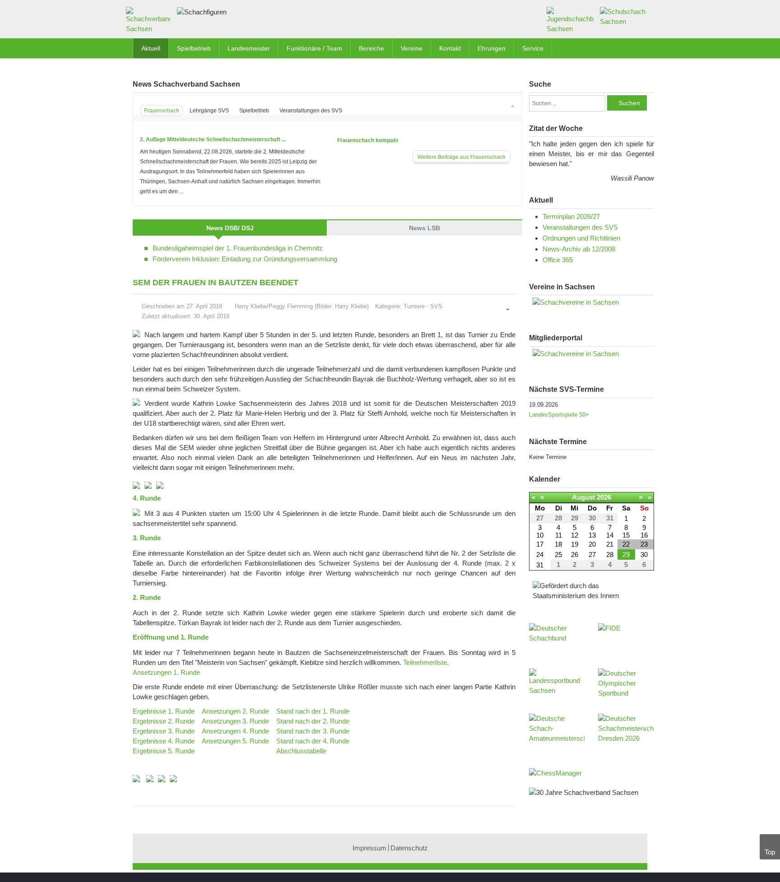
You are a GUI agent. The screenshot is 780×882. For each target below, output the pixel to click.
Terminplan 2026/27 (571, 216)
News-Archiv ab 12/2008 (579, 249)
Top (770, 852)
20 (592, 544)
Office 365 (558, 260)
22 (626, 544)
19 (574, 544)
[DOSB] (626, 686)
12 (574, 535)
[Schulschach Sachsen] (623, 16)
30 (644, 554)
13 (592, 535)
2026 (604, 497)
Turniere (414, 306)
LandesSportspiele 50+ (559, 414)
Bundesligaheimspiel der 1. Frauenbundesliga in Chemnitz (238, 248)
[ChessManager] (555, 772)
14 (609, 535)
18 (558, 544)
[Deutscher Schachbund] (557, 641)
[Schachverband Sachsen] (150, 22)
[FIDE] (626, 636)
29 (626, 554)
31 (539, 565)
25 (558, 554)
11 (558, 535)
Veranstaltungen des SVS (580, 227)
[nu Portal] (592, 354)
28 (609, 554)
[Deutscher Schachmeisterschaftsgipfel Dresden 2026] (626, 732)
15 (626, 535)
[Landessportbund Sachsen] (557, 686)
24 (539, 554)
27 (592, 554)
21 (609, 544)
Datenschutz (409, 848)
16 (644, 535)
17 (539, 544)
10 (539, 535)
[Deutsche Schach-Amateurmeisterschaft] (557, 732)
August (583, 497)
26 (574, 554)
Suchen (629, 103)
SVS (436, 306)
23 (644, 544)
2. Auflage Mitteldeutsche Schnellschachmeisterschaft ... (213, 139)
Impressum (369, 848)
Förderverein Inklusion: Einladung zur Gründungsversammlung (245, 259)
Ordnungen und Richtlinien (581, 238)
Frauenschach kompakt (367, 140)
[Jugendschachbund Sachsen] (570, 19)
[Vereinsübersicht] (592, 302)
